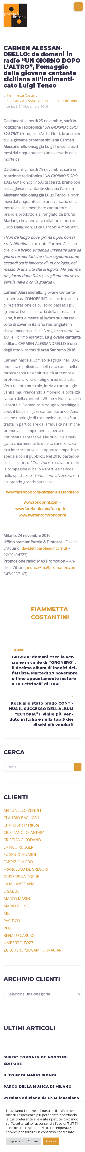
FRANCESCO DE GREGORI (26, 869)
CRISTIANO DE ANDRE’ (24, 832)
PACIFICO (12, 920)
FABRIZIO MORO (18, 861)
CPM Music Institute (21, 825)
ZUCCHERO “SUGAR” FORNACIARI (33, 950)
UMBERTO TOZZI (19, 942)
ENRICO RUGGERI (19, 847)
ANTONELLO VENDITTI (25, 810)
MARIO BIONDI (17, 906)
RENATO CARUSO (19, 935)
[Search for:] (37, 767)
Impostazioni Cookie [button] (23, 1141)
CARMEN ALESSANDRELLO (28, 100)
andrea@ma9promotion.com (51, 567)
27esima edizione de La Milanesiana (41, 1098)
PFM (7, 928)
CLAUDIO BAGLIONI (21, 817)
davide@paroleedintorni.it (44, 548)
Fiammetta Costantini (23, 95)
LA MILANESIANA (19, 884)
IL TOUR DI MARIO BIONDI (30, 1075)
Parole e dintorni (64, 100)
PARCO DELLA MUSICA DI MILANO (38, 1086)
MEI (7, 913)
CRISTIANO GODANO (22, 839)
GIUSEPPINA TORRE (21, 876)
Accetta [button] (51, 1141)
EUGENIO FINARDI (20, 854)
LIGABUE (11, 891)
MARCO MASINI (17, 898)
